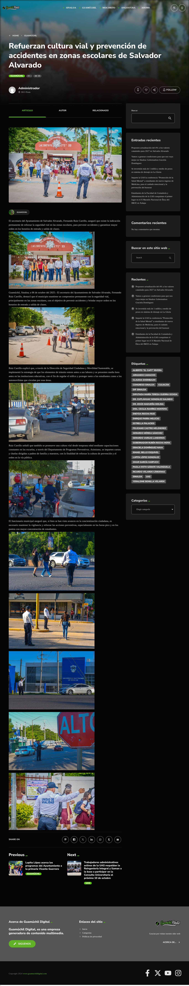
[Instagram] (178, 973)
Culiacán (163, 384)
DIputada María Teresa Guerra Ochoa (155, 394)
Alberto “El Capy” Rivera (147, 370)
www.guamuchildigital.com (35, 973)
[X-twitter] (157, 973)
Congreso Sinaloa (143, 384)
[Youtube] (168, 973)
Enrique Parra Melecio (146, 418)
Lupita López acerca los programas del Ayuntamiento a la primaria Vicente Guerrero (43, 866)
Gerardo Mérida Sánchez (147, 433)
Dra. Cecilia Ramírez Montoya (150, 409)
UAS (88, 883)
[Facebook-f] (147, 973)
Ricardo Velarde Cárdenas (149, 471)
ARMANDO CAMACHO (144, 375)
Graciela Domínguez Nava (148, 447)
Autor (62, 110)
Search (139, 258)
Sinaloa (137, 476)
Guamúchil (16, 76)
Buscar (134, 111)
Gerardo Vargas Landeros (149, 438)
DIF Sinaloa (139, 389)
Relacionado (101, 110)
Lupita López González (146, 457)
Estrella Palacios (143, 423)
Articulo (27, 110)
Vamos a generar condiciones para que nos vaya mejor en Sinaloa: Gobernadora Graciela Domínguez (152, 159)
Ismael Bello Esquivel (146, 452)
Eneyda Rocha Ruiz (144, 413)
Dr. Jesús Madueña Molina (148, 404)
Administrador (29, 88)
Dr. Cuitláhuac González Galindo (153, 399)
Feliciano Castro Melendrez (149, 428)
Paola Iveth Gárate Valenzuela (151, 467)
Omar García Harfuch (146, 462)
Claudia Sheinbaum (144, 380)
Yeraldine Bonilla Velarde (149, 481)
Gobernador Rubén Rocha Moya (151, 442)
